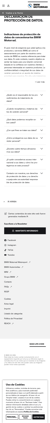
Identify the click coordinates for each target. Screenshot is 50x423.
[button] (3, 5)
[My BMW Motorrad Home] (38, 6)
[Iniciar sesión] (8, 5)
